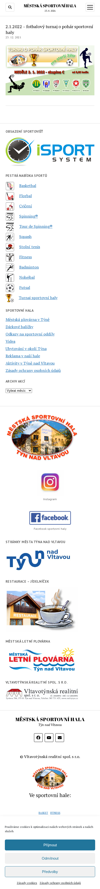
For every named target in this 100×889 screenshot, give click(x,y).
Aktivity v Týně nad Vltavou (30, 363)
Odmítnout (50, 858)
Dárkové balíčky (19, 326)
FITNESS (55, 813)
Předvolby (50, 872)
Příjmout (50, 845)
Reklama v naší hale (23, 356)
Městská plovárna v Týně (28, 319)
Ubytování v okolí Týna (26, 348)
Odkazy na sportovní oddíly (30, 334)
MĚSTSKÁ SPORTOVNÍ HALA (50, 5)
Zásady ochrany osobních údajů (60, 883)
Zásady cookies (27, 883)
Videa (10, 341)
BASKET (43, 813)
